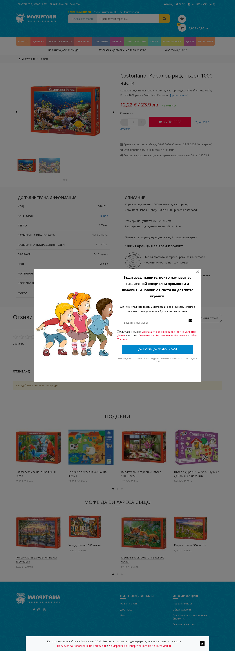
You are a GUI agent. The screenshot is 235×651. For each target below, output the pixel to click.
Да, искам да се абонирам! (157, 349)
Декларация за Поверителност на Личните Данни (140, 646)
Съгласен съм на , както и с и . (157, 335)
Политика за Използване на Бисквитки (162, 335)
